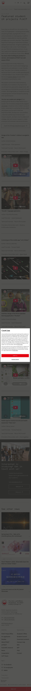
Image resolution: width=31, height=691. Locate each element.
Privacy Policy (19, 344)
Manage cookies (15, 359)
